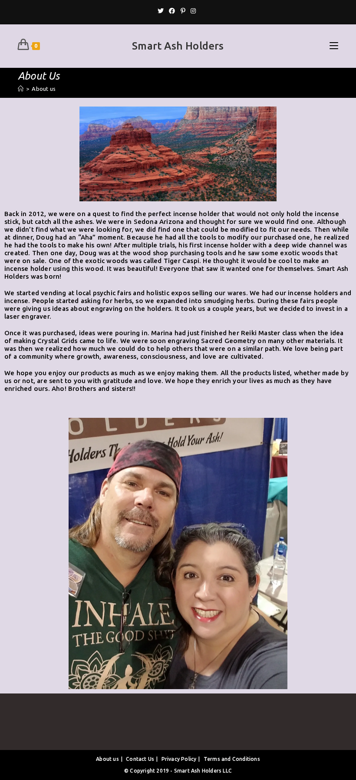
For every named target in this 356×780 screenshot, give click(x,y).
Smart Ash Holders (178, 46)
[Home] (20, 89)
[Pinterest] (183, 11)
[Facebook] (172, 11)
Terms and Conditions (232, 759)
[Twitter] (162, 11)
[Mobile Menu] (334, 46)
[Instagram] (193, 11)
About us (107, 759)
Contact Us (140, 759)
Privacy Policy (179, 759)
